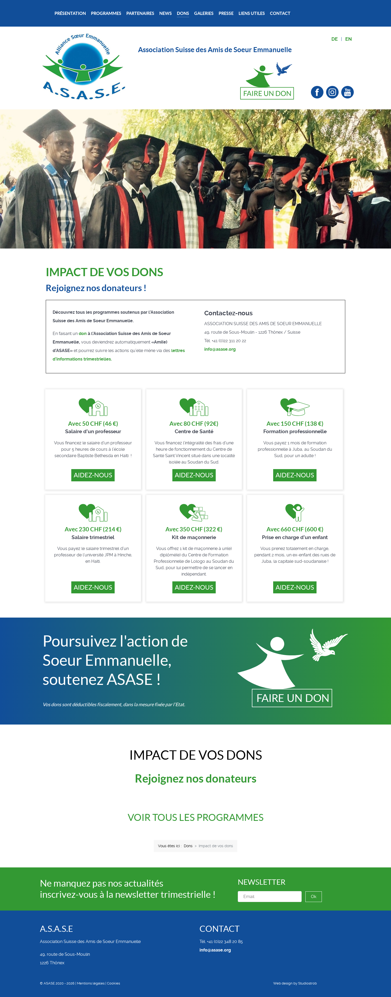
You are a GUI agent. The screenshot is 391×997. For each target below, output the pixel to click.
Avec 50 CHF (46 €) (93, 423)
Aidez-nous (93, 475)
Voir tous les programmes (196, 817)
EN (348, 39)
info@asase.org (220, 349)
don (83, 333)
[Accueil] (47, 13)
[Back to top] (349, 983)
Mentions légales (91, 983)
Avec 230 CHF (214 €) (93, 529)
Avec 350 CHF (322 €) (193, 529)
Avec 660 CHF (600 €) (295, 529)
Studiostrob (307, 983)
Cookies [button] (113, 983)
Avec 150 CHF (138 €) (295, 423)
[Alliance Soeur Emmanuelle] (84, 66)
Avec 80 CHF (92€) (193, 423)
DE (334, 39)
